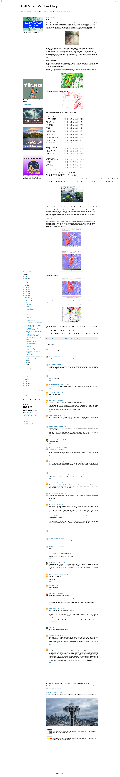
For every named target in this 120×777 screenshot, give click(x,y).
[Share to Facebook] (77, 339)
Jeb (50, 482)
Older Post (95, 685)
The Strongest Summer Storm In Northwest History (33, 309)
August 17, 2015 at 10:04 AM (58, 546)
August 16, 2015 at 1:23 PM (61, 472)
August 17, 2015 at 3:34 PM (58, 585)
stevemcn (51, 648)
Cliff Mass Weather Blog (39, 6)
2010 (26, 381)
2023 (26, 282)
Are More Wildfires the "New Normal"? (34, 337)
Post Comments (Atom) (57, 688)
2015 (26, 297)
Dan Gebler (51, 530)
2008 (26, 385)
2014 (26, 374)
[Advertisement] (32, 56)
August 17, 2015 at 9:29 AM (60, 538)
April (27, 366)
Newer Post (48, 685)
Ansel (50, 546)
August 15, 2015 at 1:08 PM (58, 364)
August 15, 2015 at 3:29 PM (58, 400)
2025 (26, 278)
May (27, 364)
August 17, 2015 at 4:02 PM (58, 627)
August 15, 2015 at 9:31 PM (59, 415)
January (28, 371)
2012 (26, 377)
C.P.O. (50, 392)
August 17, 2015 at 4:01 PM (59, 608)
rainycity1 (51, 439)
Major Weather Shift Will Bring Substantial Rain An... (32, 320)
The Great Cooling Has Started (54, 692)
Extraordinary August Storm (32, 311)
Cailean (50, 415)
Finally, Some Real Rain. (31, 341)
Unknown (51, 375)
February (28, 369)
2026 (26, 276)
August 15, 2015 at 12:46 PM (56, 356)
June (27, 362)
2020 (26, 287)
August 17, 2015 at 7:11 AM (61, 530)
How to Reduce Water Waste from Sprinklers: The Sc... (33, 352)
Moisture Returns (29, 354)
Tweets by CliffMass (27, 271)
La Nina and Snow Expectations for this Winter (62, 737)
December (28, 298)
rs (49, 356)
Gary (50, 504)
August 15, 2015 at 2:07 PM (63, 384)
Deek (50, 400)
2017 (26, 293)
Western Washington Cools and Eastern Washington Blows (32, 335)
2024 (26, 280)
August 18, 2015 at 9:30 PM (60, 648)
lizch (50, 364)
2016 (26, 295)
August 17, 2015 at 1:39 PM (62, 574)
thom (50, 459)
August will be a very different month (34, 356)
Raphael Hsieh (52, 574)
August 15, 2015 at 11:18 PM (60, 426)
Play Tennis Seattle (28, 412)
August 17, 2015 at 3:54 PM (58, 593)
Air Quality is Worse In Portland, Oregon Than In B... (33, 329)
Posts (26, 421)
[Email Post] (71, 338)
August (27, 306)
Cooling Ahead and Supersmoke (33, 358)
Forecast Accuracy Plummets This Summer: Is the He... (33, 349)
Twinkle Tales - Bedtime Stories (31, 415)
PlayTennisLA (27, 414)
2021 (26, 285)
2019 (26, 289)
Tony (50, 593)
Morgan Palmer (52, 348)
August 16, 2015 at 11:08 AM (58, 459)
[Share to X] (76, 339)
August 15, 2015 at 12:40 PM (62, 348)
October (28, 302)
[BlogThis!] (75, 339)
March (27, 367)
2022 (26, 283)
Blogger (62, 773)
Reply (50, 351)
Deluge (27, 339)
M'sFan (50, 562)
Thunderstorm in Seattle (31, 343)
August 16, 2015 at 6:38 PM (60, 493)
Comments (27, 423)
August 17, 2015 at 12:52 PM (59, 562)
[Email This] (73, 339)
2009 (26, 383)
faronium (51, 426)
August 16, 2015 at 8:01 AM (60, 439)
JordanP (51, 608)
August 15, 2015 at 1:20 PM (60, 375)
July (27, 360)
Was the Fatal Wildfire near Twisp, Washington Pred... (33, 326)
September (28, 304)
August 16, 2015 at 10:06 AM (60, 447)
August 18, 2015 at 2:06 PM (61, 635)
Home (72, 685)
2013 (26, 376)
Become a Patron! (27, 104)
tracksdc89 (51, 635)
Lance (50, 627)
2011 (26, 379)
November (28, 300)
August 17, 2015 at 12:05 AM (58, 504)
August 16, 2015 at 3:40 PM (57, 482)
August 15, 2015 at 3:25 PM (58, 392)
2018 (26, 291)
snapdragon (52, 472)
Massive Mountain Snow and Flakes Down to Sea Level (64, 730)
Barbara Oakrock (53, 384)
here (82, 330)
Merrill (50, 585)
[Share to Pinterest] (79, 339)
